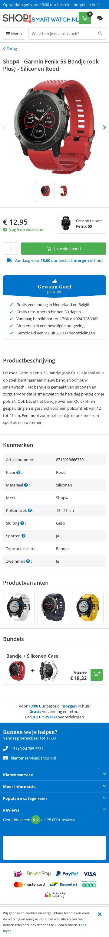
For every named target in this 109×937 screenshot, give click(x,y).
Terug (12, 48)
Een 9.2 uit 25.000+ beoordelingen (33, 4)
